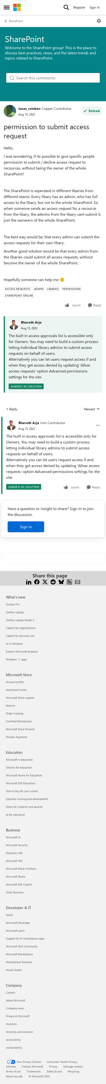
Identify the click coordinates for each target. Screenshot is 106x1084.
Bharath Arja (31, 322)
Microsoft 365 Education (20, 783)
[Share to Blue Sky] (61, 581)
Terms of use (13, 1071)
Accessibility (13, 1039)
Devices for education (19, 767)
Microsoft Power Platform (21, 868)
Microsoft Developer (18, 923)
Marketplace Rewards (19, 962)
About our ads (14, 1076)
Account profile (15, 682)
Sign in (26, 526)
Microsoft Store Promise (20, 729)
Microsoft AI (13, 837)
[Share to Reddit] (53, 581)
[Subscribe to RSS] (69, 581)
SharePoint (16, 21)
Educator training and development (27, 799)
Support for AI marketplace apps (25, 938)
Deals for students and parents (24, 807)
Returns (10, 705)
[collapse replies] (53, 418)
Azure (9, 915)
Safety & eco (54, 1071)
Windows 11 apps (16, 659)
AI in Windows (14, 643)
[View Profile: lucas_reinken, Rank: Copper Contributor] (10, 111)
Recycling (73, 1071)
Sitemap (11, 1066)
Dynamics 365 (14, 853)
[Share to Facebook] (36, 581)
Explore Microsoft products (22, 651)
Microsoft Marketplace (19, 954)
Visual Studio (14, 970)
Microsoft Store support (20, 697)
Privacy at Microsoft (18, 1016)
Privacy (53, 1066)
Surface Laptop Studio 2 (20, 620)
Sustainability (14, 1047)
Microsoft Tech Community (21, 946)
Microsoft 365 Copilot (19, 884)
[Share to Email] (77, 581)
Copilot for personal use (20, 636)
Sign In (94, 7)
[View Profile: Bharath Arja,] (13, 325)
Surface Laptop (15, 612)
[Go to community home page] (17, 7)
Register (79, 7)
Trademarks (34, 1071)
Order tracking (14, 713)
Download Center (16, 690)
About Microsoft (15, 1000)
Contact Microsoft (32, 1066)
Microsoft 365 (14, 861)
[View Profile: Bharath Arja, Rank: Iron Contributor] (11, 425)
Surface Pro (12, 604)
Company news (15, 1008)
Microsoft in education (19, 759)
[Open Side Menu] (6, 7)
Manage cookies (73, 1066)
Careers (10, 992)
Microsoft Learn (15, 930)
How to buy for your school (22, 791)
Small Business (15, 892)
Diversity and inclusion (19, 1032)
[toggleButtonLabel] (98, 20)
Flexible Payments (16, 737)
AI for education (15, 814)
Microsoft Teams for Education (24, 775)
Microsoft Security (17, 845)
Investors (11, 1024)
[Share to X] (45, 581)
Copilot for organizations (20, 628)
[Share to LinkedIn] (28, 581)
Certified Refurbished (18, 721)
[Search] (66, 7)
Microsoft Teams (15, 876)
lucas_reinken (29, 108)
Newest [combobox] (92, 409)
